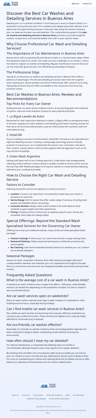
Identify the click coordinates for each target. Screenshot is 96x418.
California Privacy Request (36, 399)
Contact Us (87, 4)
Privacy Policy (38, 395)
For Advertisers (78, 395)
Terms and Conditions (54, 395)
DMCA (67, 395)
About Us (75, 4)
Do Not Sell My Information (59, 399)
